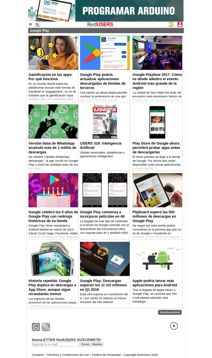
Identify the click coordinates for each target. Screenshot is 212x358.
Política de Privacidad (106, 355)
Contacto (38, 355)
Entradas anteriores (170, 312)
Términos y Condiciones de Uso (68, 355)
